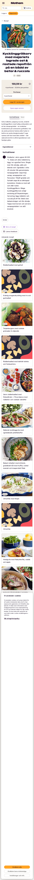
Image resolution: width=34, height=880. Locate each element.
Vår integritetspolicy (11, 618)
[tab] (22, 117)
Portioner (17, 92)
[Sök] (3, 8)
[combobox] (12, 8)
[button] (17, 183)
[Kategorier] (3, 3)
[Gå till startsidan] (17, 3)
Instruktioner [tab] (14, 117)
